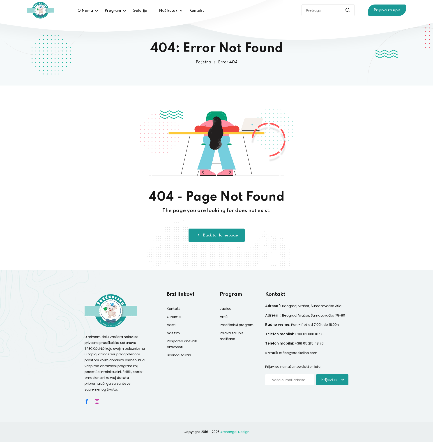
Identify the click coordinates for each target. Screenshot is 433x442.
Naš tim (173, 333)
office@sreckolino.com (298, 352)
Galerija (140, 11)
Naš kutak (168, 11)
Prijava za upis (387, 10)
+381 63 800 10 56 (309, 334)
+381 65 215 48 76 (309, 343)
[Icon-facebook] (86, 401)
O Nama (85, 11)
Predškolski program (236, 324)
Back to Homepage (220, 235)
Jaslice (225, 308)
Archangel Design (234, 431)
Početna (203, 62)
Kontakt (196, 11)
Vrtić (224, 316)
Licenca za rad (179, 355)
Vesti (171, 324)
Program (113, 11)
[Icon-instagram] (96, 401)
